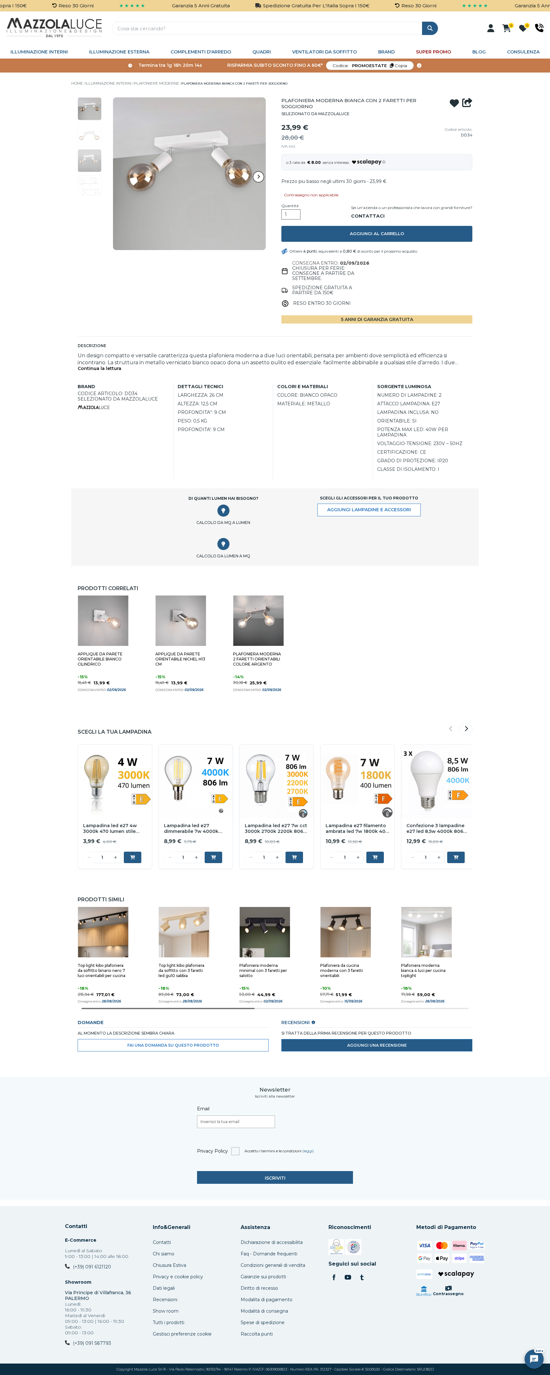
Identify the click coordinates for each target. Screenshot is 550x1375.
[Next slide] (258, 177)
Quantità (290, 206)
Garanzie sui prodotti (263, 1277)
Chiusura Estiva (169, 1265)
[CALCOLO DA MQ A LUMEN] (223, 511)
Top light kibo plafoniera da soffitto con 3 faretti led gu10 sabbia (181, 970)
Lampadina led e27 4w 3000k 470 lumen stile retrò (110, 829)
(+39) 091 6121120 (92, 1267)
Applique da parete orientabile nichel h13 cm (180, 659)
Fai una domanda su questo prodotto (173, 1045)
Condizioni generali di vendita (273, 1265)
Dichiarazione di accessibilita (272, 1242)
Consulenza (523, 52)
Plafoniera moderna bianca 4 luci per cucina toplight (423, 970)
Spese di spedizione (263, 1322)
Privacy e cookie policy (178, 1277)
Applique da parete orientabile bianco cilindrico (100, 659)
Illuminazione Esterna (119, 52)
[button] (490, 28)
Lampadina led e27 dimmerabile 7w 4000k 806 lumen (191, 829)
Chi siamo (163, 1254)
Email (203, 1109)
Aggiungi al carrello (377, 233)
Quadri (261, 52)
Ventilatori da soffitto (324, 52)
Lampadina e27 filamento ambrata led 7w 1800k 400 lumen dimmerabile (357, 829)
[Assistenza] (539, 28)
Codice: (370, 65)
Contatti (76, 1226)
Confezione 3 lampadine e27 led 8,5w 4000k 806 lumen (435, 829)
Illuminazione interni (39, 52)
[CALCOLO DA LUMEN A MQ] (223, 544)
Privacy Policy (212, 1151)
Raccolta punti (257, 1334)
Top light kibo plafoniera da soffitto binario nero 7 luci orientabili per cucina (101, 970)
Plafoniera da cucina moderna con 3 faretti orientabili (341, 970)
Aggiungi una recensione (377, 1045)
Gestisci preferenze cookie (182, 1334)
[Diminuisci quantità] (89, 857)
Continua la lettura (99, 368)
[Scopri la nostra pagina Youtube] (347, 1278)
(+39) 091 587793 (92, 1343)
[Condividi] (467, 103)
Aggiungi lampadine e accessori (369, 510)
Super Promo (433, 52)
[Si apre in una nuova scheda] (336, 1248)
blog (479, 52)
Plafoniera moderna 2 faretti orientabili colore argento (257, 659)
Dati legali (164, 1288)
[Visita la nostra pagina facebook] (333, 1278)
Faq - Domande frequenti (269, 1254)
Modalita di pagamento (267, 1299)
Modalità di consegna (264, 1311)
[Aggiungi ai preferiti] (454, 103)
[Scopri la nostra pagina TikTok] (361, 1278)
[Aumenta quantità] (115, 857)
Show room (166, 1311)
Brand (386, 52)
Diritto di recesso (259, 1288)
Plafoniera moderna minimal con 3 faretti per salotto (263, 970)
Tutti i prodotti (168, 1322)
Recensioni (165, 1299)
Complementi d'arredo (201, 52)
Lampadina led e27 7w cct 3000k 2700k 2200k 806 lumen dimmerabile (276, 829)
